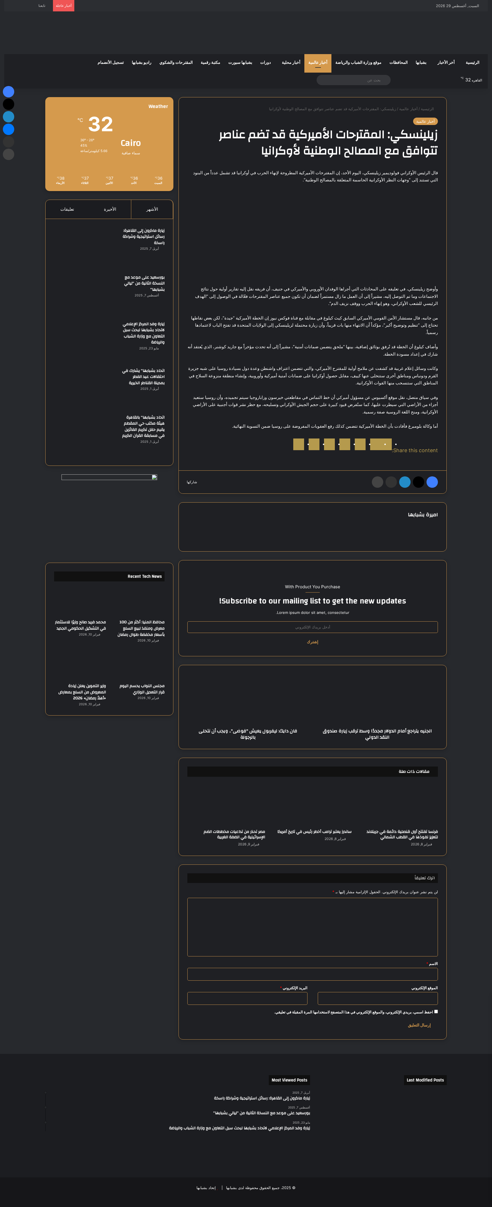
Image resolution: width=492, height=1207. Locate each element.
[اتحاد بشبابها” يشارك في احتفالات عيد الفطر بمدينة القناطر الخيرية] (85, 389)
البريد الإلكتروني (294, 987)
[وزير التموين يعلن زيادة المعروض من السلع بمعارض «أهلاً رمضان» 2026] (80, 665)
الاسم (432, 963)
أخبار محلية (291, 63)
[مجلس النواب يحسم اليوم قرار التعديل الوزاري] (139, 665)
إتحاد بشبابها (206, 1187)
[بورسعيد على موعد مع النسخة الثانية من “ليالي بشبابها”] (85, 295)
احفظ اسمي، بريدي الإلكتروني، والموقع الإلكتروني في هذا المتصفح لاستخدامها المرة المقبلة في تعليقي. (353, 1012)
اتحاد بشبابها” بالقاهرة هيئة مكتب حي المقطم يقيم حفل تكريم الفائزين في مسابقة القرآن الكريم (143, 427)
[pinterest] (329, 444)
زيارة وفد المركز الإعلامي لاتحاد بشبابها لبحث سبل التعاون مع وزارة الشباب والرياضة (144, 333)
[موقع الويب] (228, 524)
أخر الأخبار (446, 63)
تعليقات (67, 209)
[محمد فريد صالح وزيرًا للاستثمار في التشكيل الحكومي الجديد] (80, 601)
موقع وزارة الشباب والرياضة (358, 63)
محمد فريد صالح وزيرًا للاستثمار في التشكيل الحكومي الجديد (80, 625)
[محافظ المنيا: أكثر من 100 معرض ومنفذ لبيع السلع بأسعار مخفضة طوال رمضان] (139, 601)
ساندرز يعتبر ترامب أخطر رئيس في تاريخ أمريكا (314, 831)
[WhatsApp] (314, 444)
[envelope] (344, 444)
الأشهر (152, 209)
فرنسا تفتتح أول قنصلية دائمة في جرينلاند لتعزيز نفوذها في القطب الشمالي (402, 834)
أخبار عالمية (317, 63)
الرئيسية (472, 63)
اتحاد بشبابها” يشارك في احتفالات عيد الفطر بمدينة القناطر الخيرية (143, 377)
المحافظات (399, 63)
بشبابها (421, 63)
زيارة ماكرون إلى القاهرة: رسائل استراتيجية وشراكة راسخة (144, 237)
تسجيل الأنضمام (111, 63)
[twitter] (375, 444)
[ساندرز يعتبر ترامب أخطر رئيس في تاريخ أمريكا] (312, 804)
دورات (265, 63)
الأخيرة (110, 209)
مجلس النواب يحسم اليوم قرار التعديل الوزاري (142, 689)
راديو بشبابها (141, 63)
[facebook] (386, 444)
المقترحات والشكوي (176, 63)
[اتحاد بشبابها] (39, 33)
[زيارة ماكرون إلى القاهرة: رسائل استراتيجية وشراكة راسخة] (85, 249)
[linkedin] (360, 444)
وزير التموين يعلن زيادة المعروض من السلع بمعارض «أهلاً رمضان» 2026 (82, 692)
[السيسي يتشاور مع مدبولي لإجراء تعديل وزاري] (426, 1128)
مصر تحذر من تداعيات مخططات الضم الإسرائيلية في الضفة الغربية (234, 834)
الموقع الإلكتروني (424, 987)
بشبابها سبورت (240, 63)
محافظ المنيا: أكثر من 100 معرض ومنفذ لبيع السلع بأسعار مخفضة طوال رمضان (141, 628)
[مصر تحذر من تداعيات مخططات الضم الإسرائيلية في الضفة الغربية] (226, 804)
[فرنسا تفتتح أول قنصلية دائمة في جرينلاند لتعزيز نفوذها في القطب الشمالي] (399, 804)
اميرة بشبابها (423, 514)
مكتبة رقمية (210, 63)
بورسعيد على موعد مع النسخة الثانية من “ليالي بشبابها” (144, 283)
